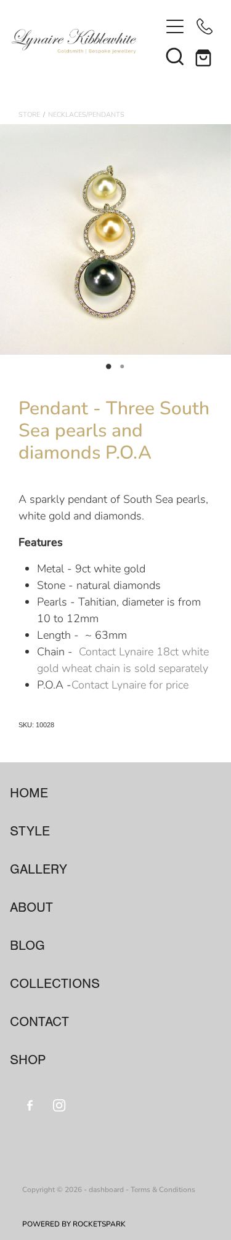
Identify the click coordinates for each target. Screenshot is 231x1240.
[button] (175, 56)
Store (29, 114)
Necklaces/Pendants (86, 114)
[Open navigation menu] (175, 26)
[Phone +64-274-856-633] (204, 26)
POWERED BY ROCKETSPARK (74, 1223)
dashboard (106, 1189)
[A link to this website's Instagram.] (59, 1105)
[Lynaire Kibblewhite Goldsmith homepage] (86, 41)
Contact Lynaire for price (129, 684)
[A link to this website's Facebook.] (30, 1105)
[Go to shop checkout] (204, 56)
